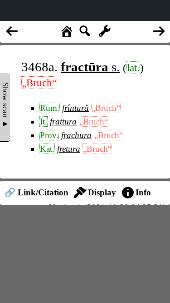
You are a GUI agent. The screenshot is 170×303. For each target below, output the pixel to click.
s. (90, 67)
